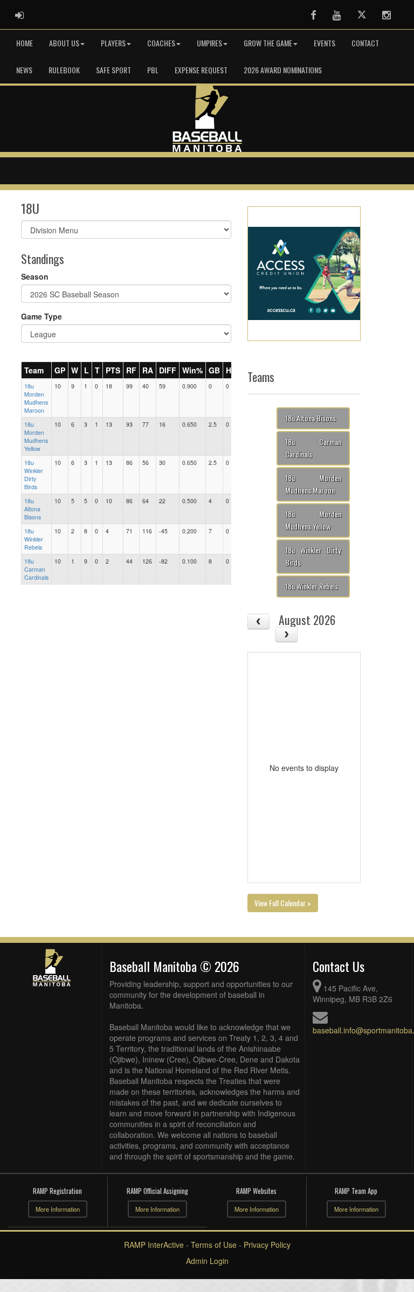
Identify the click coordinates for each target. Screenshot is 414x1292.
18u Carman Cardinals (36, 569)
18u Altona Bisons (32, 509)
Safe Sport (113, 69)
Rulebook (64, 69)
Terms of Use (214, 1244)
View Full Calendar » (282, 902)
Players (113, 42)
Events (324, 42)
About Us (64, 42)
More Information (58, 1209)
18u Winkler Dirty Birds (33, 475)
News (24, 69)
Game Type (41, 316)
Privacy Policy (267, 1244)
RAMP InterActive (154, 1244)
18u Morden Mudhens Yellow (36, 436)
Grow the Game (268, 42)
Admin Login (207, 1260)
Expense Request (201, 69)
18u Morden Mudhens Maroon (36, 398)
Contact (365, 42)
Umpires (209, 42)
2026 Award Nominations (283, 69)
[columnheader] (37, 370)
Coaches (161, 42)
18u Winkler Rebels (33, 539)
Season (35, 276)
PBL (152, 69)
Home (24, 42)
